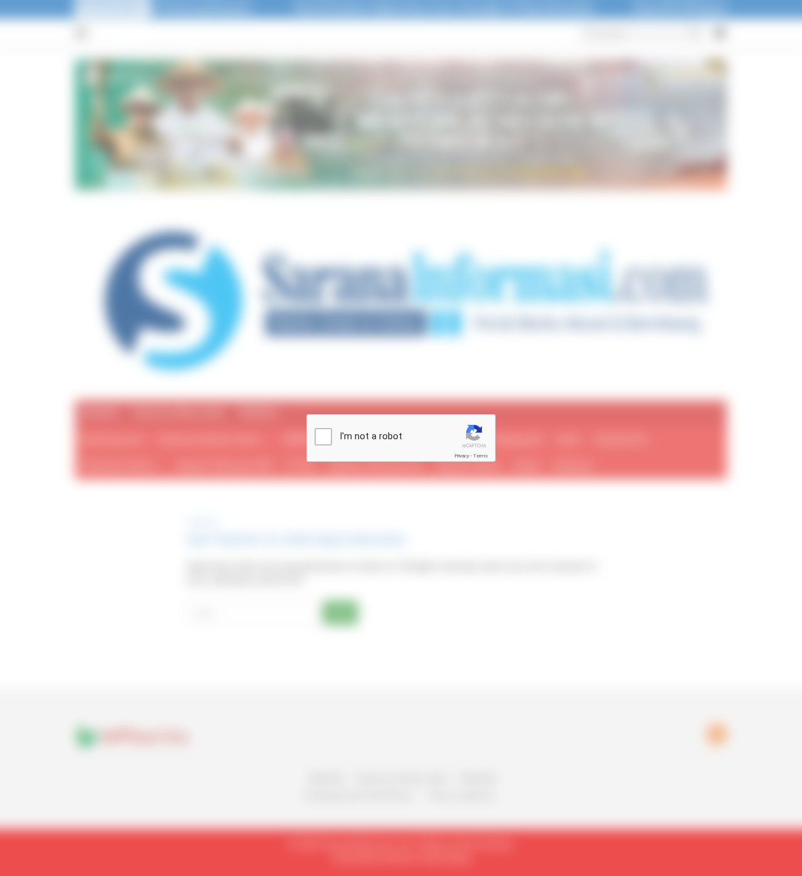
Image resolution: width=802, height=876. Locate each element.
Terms (480, 456)
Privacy (461, 456)
